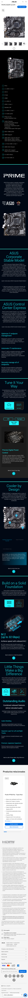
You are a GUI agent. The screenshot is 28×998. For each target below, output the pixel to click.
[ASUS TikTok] (22, 976)
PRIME (15, 944)
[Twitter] (18, 976)
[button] (2, 1)
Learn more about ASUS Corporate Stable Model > (14, 281)
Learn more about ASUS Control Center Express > (14, 327)
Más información (14, 827)
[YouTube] (10, 976)
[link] (14, 1)
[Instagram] (6, 976)
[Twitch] (14, 980)
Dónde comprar (21, 7)
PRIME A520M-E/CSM (8, 5)
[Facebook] (14, 976)
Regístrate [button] (22, 971)
